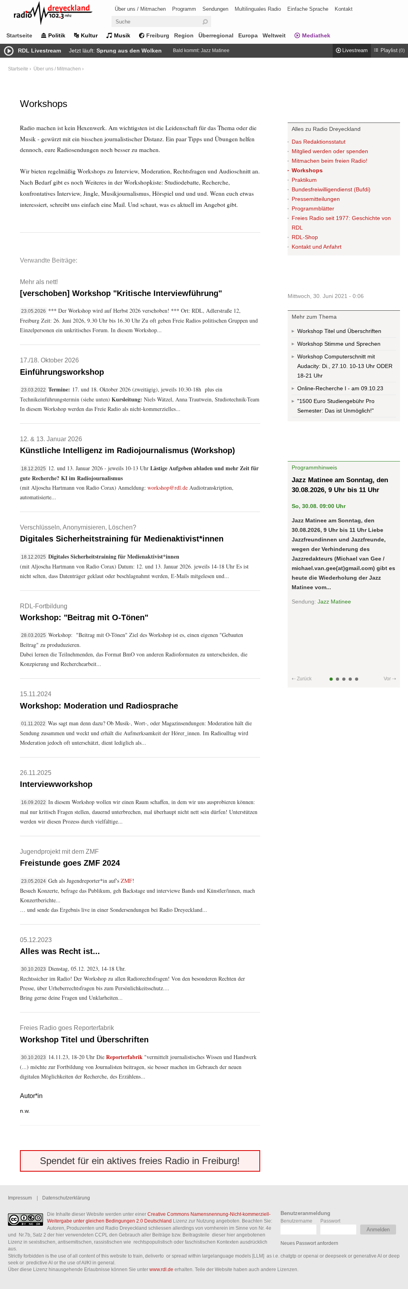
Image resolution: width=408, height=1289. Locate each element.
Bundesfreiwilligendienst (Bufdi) (331, 189)
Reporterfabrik (124, 1057)
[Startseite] (64, 14)
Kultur (89, 35)
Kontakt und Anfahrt (316, 246)
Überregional (215, 35)
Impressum (20, 1197)
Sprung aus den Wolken (129, 50)
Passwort (330, 1220)
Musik (122, 35)
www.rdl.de (161, 1269)
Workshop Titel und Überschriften (84, 1034)
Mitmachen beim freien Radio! (329, 161)
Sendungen (215, 9)
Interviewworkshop (56, 779)
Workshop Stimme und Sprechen (339, 344)
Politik (56, 35)
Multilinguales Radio (258, 9)
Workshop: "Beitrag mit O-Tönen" (84, 612)
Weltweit (274, 35)
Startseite (19, 35)
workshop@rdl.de (167, 487)
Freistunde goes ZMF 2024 (70, 857)
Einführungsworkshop (62, 366)
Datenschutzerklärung (66, 1197)
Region (184, 35)
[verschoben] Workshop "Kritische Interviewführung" (121, 288)
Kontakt (344, 9)
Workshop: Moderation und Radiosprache (99, 700)
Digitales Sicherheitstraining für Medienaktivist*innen (122, 533)
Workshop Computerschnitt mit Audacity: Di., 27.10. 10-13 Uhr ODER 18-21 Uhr (344, 366)
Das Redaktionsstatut (318, 141)
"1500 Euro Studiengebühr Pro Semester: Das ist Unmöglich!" (336, 406)
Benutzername (296, 1220)
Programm (184, 9)
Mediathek (316, 35)
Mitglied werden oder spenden (330, 151)
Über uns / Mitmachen (140, 9)
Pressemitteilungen (316, 199)
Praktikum (304, 180)
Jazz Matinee (215, 50)
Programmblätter (313, 208)
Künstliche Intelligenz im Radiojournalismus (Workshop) (127, 445)
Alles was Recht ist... (60, 946)
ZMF (126, 880)
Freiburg (157, 35)
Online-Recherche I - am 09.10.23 (340, 388)
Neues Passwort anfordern (309, 1243)
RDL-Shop (305, 237)
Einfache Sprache (307, 9)
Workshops (307, 170)
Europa (248, 35)
